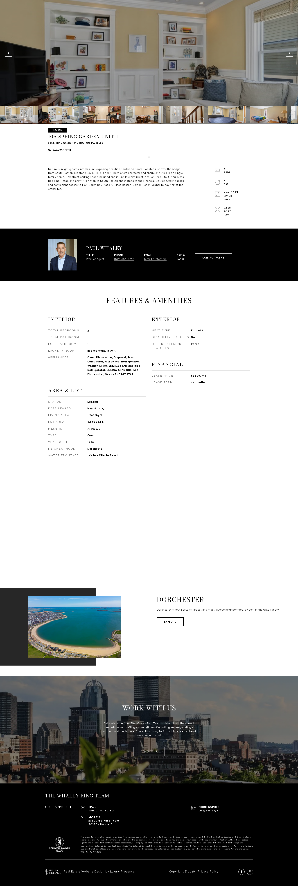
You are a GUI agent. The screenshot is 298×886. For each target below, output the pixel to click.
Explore (170, 622)
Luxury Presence (122, 871)
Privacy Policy (208, 871)
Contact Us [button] (149, 751)
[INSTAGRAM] (250, 872)
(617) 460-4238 (124, 259)
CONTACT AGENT (213, 257)
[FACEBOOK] (241, 872)
